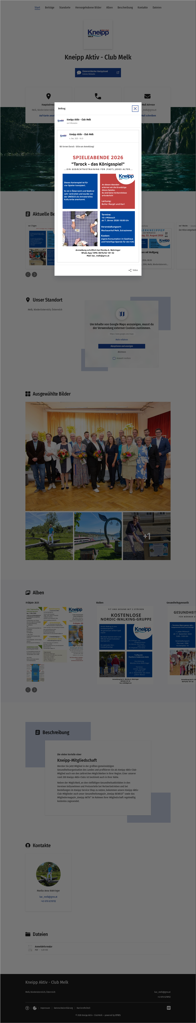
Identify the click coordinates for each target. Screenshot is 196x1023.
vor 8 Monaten (72, 123)
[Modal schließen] (98, 511)
